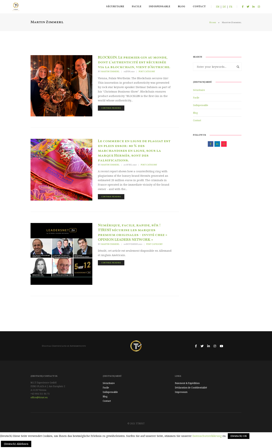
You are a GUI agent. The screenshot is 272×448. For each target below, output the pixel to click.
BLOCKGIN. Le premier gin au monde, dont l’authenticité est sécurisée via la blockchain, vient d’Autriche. (134, 62)
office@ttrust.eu (39, 397)
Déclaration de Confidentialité (191, 387)
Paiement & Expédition (187, 383)
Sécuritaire (115, 6)
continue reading (111, 108)
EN (217, 6)
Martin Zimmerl (110, 71)
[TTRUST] (15, 6)
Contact (199, 6)
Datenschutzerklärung (207, 436)
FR (230, 6)
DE (224, 6)
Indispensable (159, 6)
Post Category (147, 72)
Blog (181, 6)
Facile (136, 6)
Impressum (181, 392)
